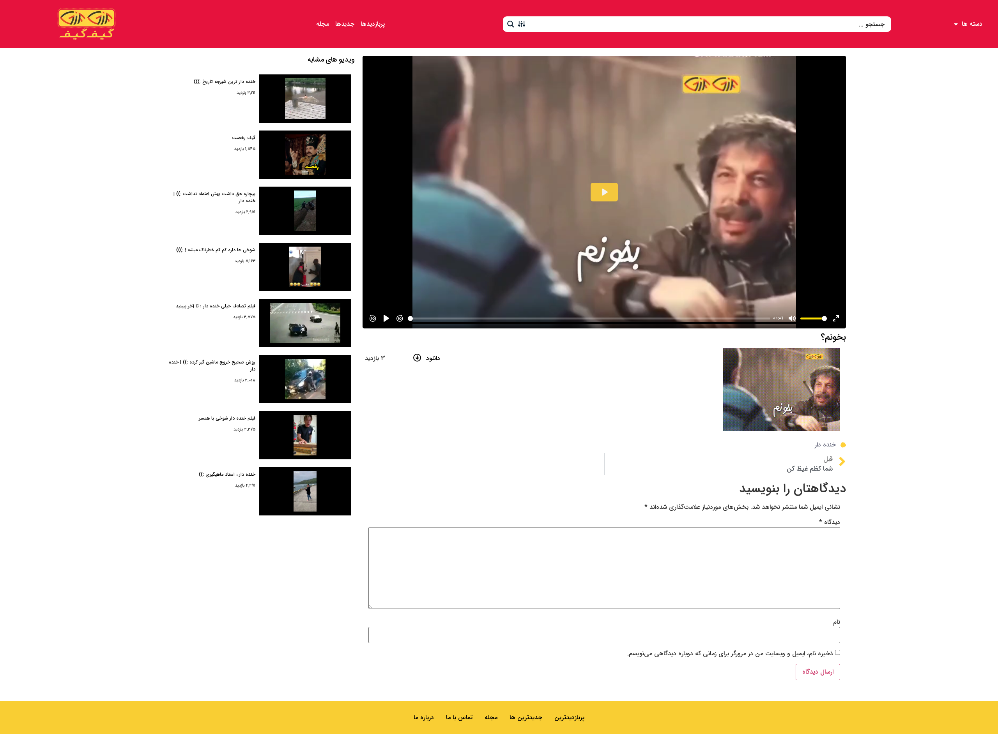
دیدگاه (829, 522)
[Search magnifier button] (510, 24)
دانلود (433, 358)
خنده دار (825, 445)
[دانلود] (417, 358)
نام (836, 622)
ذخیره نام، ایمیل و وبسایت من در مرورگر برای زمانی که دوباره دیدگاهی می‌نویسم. (730, 654)
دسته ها (972, 24)
